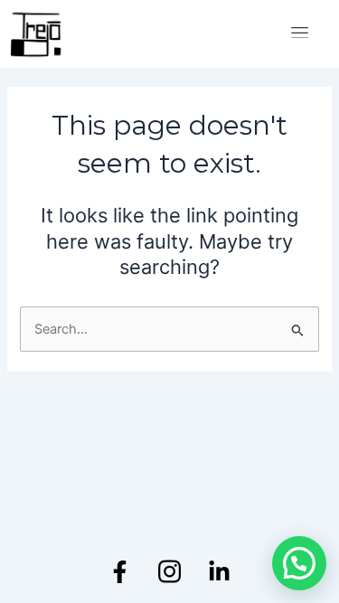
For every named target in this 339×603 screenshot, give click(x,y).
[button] (299, 563)
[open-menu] (299, 34)
